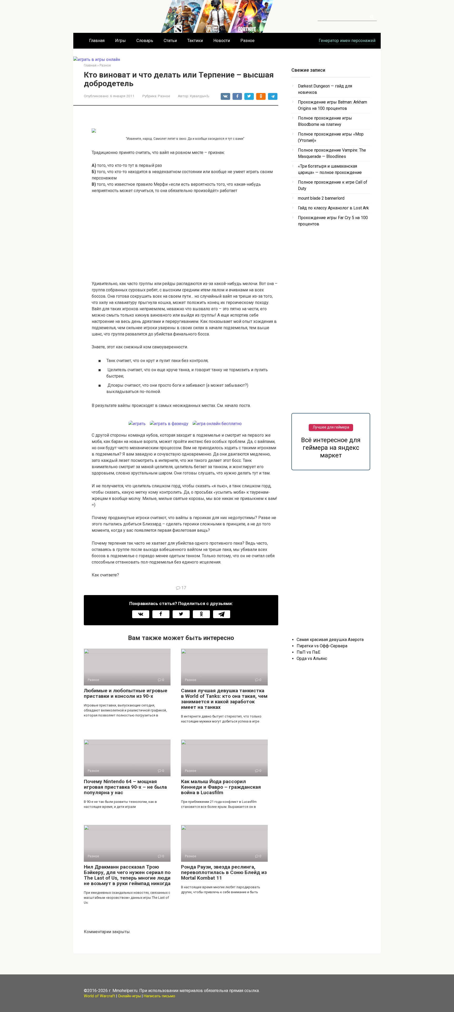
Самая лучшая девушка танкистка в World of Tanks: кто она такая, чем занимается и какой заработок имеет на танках (224, 699)
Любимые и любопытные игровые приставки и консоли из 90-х (125, 693)
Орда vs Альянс (312, 658)
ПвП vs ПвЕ (308, 652)
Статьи (170, 40)
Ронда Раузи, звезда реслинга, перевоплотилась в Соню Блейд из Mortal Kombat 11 (224, 872)
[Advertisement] (185, 237)
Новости (221, 40)
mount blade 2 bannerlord (321, 198)
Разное (247, 40)
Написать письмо (159, 996)
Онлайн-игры (129, 996)
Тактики (195, 40)
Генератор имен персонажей (347, 40)
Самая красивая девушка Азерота (330, 639)
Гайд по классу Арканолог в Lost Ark (333, 207)
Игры (120, 40)
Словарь (144, 40)
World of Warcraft (99, 996)
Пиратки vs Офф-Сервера (322, 645)
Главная (97, 40)
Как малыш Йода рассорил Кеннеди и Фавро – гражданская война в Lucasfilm (221, 787)
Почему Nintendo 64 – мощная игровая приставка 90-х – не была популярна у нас (125, 787)
